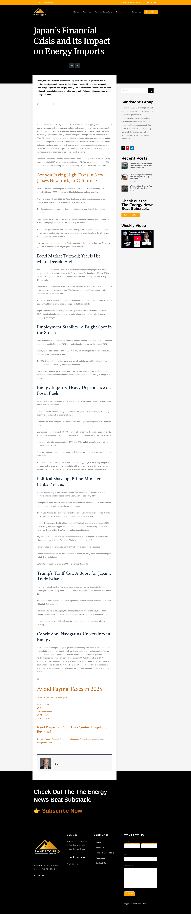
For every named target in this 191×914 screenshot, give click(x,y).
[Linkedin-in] (148, 2)
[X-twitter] (151, 2)
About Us (87, 12)
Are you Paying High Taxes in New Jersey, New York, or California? (70, 178)
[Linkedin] (132, 148)
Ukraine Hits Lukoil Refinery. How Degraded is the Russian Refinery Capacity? (141, 165)
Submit (129, 893)
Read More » (133, 170)
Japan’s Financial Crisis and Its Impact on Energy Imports (69, 739)
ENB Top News (43, 704)
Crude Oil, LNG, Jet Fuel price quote (52, 698)
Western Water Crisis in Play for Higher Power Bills (141, 187)
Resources (120, 12)
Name (127, 841)
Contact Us (136, 12)
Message (129, 865)
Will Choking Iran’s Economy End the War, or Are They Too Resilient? (141, 176)
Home (76, 12)
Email (127, 854)
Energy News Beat (44, 743)
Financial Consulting (103, 12)
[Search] (151, 90)
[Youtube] (154, 2)
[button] (71, 65)
